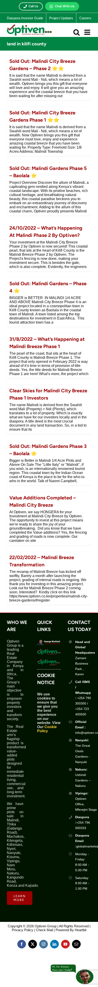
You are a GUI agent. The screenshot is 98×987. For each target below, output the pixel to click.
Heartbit (80, 930)
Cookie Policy (47, 729)
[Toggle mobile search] (76, 32)
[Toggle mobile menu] (87, 32)
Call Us (33, 6)
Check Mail (44, 930)
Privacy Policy (22, 930)
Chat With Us (65, 6)
